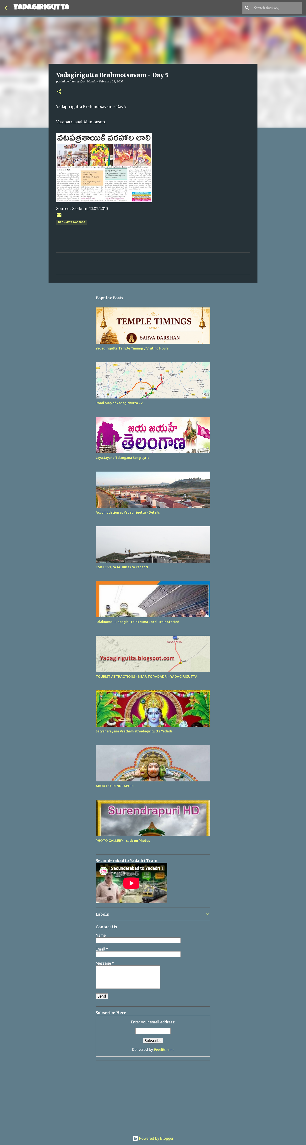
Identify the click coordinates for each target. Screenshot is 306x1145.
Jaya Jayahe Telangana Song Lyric (122, 458)
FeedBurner (164, 1050)
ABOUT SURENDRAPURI (115, 786)
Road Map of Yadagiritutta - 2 (119, 403)
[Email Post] (59, 217)
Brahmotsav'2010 (71, 222)
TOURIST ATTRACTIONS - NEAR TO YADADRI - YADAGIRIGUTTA (146, 676)
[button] (59, 92)
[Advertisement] (125, 1094)
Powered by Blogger (156, 1138)
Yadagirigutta (41, 8)
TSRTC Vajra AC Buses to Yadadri (122, 567)
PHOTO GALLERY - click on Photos (123, 841)
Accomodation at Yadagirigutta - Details (128, 512)
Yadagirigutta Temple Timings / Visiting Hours (132, 348)
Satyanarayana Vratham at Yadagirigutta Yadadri (134, 731)
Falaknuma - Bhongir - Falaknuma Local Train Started (137, 622)
